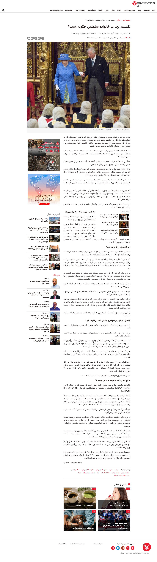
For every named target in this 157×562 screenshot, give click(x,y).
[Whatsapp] (39, 38)
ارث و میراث (86, 473)
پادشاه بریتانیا (115, 473)
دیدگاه (119, 10)
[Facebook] (42, 38)
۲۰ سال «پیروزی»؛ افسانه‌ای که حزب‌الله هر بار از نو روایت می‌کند (39, 305)
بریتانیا (116, 470)
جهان (139, 10)
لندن (111, 470)
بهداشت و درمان (80, 10)
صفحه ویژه (68, 10)
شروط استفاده (98, 543)
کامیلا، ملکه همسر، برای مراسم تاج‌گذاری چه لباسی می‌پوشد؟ (109, 216)
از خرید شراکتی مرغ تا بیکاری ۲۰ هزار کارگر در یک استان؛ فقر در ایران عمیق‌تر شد (38, 239)
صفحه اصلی (126, 20)
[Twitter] (35, 38)
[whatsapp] (113, 548)
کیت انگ (127, 37)
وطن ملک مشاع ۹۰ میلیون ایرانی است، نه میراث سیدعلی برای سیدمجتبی (38, 295)
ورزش (106, 10)
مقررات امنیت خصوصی (77, 543)
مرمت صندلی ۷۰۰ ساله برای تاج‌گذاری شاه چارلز (110, 223)
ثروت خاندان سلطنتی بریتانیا (121, 476)
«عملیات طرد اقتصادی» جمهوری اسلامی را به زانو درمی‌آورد (39, 339)
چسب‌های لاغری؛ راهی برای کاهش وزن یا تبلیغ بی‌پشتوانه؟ (38, 247)
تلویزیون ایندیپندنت (56, 10)
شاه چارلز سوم (124, 473)
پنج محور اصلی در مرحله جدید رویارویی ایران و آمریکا (39, 316)
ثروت (79, 473)
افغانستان (147, 10)
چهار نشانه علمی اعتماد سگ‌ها (83, 528)
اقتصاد (100, 10)
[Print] (28, 38)
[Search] (3, 10)
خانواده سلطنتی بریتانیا (87, 470)
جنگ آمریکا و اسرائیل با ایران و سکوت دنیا (38, 220)
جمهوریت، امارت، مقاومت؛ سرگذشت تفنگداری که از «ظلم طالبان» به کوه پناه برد (38, 257)
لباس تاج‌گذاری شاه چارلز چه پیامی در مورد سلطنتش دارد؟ (109, 231)
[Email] (32, 38)
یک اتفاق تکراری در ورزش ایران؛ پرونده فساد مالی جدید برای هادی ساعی (38, 230)
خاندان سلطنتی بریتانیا (101, 470)
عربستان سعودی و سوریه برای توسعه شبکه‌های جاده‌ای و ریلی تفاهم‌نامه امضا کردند (38, 267)
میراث (93, 473)
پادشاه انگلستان (105, 473)
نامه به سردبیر (62, 543)
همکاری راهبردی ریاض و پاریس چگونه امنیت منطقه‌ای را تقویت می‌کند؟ (39, 329)
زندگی (112, 10)
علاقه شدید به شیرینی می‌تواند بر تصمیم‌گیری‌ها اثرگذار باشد (116, 504)
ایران (153, 10)
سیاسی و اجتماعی (129, 10)
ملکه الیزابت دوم (75, 470)
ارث (98, 473)
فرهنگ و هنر (91, 10)
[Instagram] (123, 548)
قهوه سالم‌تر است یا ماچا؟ (85, 505)
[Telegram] (118, 548)
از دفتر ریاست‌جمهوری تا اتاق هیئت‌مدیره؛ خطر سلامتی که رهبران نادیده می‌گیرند (115, 526)
